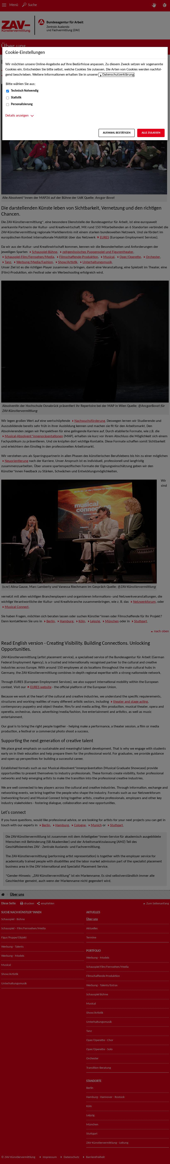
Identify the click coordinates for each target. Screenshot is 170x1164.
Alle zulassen (151, 132)
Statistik (16, 97)
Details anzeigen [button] (17, 115)
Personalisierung (22, 104)
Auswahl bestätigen (116, 132)
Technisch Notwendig (24, 90)
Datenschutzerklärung (118, 74)
